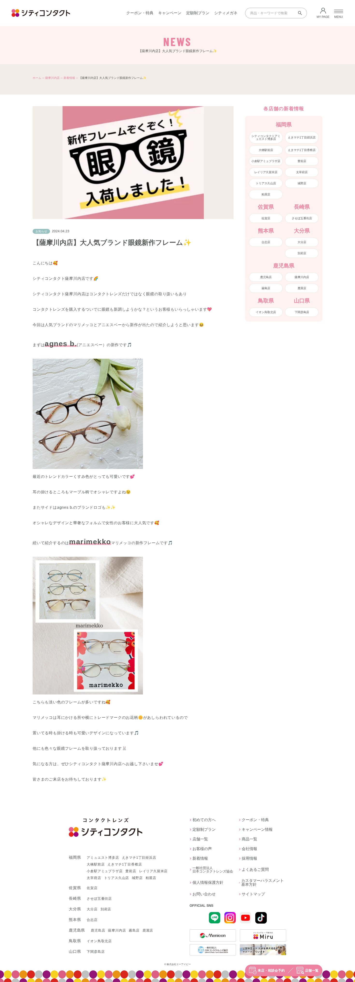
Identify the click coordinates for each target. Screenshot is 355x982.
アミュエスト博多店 (103, 857)
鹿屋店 (302, 288)
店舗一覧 (312, 970)
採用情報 (249, 858)
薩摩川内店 (52, 78)
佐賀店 (266, 218)
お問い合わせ (204, 894)
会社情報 (249, 849)
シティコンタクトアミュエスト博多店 (265, 137)
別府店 (302, 253)
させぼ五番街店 (302, 218)
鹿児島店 (266, 277)
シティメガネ (225, 13)
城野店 (302, 183)
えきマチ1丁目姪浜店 (302, 137)
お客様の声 (202, 849)
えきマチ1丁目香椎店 (302, 150)
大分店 (302, 242)
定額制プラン (197, 13)
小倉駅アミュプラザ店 (265, 161)
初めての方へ (204, 820)
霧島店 (266, 288)
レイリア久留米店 (265, 172)
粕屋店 (266, 194)
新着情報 (69, 78)
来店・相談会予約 (271, 970)
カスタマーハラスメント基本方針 (262, 882)
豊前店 (302, 161)
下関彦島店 (302, 312)
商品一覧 (249, 839)
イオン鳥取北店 (266, 312)
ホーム (37, 78)
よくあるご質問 (255, 869)
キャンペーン (169, 13)
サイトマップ (253, 894)
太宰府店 (302, 172)
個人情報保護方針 (207, 882)
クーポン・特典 (139, 13)
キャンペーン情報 (257, 829)
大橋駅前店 (266, 150)
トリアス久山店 (266, 183)
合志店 (266, 242)
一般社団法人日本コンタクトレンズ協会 (212, 869)
